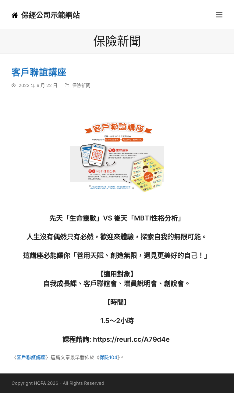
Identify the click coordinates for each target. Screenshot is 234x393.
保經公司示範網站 (50, 15)
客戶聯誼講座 (31, 357)
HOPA (40, 383)
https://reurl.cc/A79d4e (132, 339)
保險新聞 (81, 85)
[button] (219, 14)
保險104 (108, 357)
